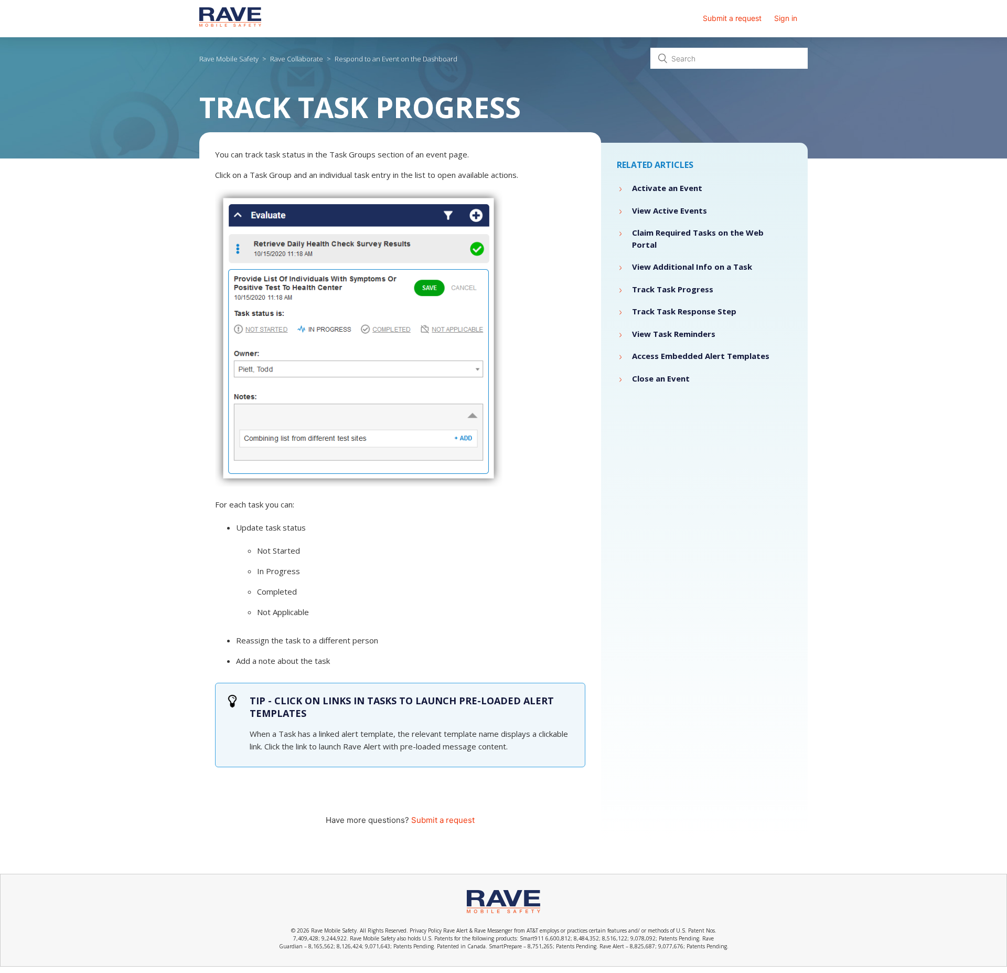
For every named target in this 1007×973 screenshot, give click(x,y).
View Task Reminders (673, 334)
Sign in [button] (785, 18)
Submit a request (732, 18)
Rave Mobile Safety (229, 59)
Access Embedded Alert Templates (700, 356)
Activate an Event (667, 188)
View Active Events (669, 210)
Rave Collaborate (296, 59)
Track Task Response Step (684, 311)
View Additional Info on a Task (692, 266)
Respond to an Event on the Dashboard (396, 59)
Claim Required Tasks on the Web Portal (698, 238)
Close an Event (661, 378)
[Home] (230, 24)
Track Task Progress (672, 289)
